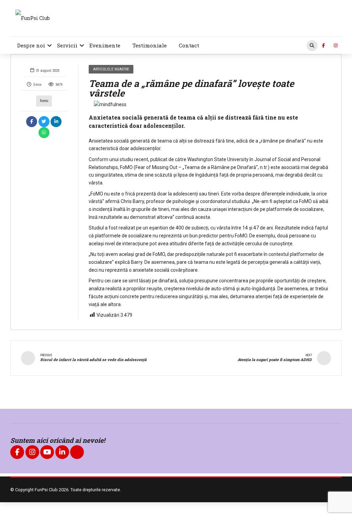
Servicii (67, 45)
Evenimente (104, 45)
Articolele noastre (111, 69)
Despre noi (31, 45)
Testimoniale (149, 45)
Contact (189, 45)
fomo (44, 101)
